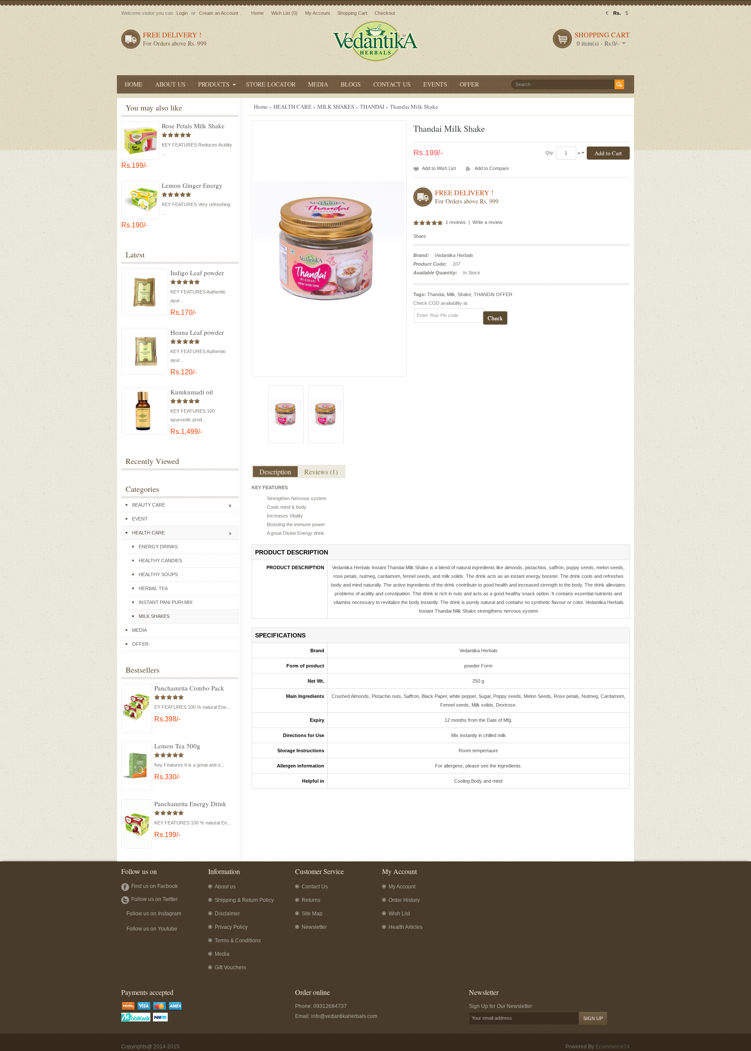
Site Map (312, 914)
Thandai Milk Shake (414, 106)
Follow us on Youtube (151, 929)
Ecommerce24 (612, 1047)
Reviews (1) (321, 471)
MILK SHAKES (154, 616)
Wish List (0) (284, 13)
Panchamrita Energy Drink (190, 803)
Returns (311, 900)
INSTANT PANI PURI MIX (166, 602)
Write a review (487, 222)
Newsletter (314, 927)
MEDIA (139, 630)
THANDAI (372, 106)
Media (222, 954)
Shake (464, 294)
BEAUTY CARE (148, 504)
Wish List (399, 914)
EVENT (140, 518)
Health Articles (405, 927)
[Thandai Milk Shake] (286, 414)
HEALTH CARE (148, 532)
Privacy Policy (231, 927)
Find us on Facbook (154, 886)
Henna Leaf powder (197, 332)
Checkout (385, 13)
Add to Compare (492, 168)
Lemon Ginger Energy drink (192, 185)
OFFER (140, 644)
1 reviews (455, 222)
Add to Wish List (439, 168)
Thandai (435, 294)
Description (275, 471)
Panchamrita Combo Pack (189, 688)
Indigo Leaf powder (197, 272)
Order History (404, 900)
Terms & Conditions (238, 941)
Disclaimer (227, 914)
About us (225, 887)
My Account (317, 13)
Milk (451, 294)
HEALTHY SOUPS (158, 574)
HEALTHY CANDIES (160, 560)
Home (257, 13)
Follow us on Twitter (154, 899)
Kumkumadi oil (191, 391)
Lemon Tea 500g (177, 745)
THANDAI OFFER (493, 294)
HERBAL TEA (153, 588)
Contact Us (315, 887)
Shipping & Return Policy (244, 900)
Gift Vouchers (230, 967)
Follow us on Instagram (153, 914)
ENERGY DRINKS (158, 546)
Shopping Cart (352, 13)
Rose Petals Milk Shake (193, 125)
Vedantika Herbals (454, 255)
